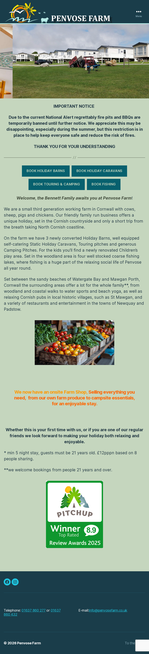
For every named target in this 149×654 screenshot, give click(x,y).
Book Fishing (104, 184)
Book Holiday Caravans (99, 171)
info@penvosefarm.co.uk (108, 610)
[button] (6, 61)
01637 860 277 (34, 610)
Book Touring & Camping (56, 184)
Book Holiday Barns (46, 171)
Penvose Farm (29, 643)
